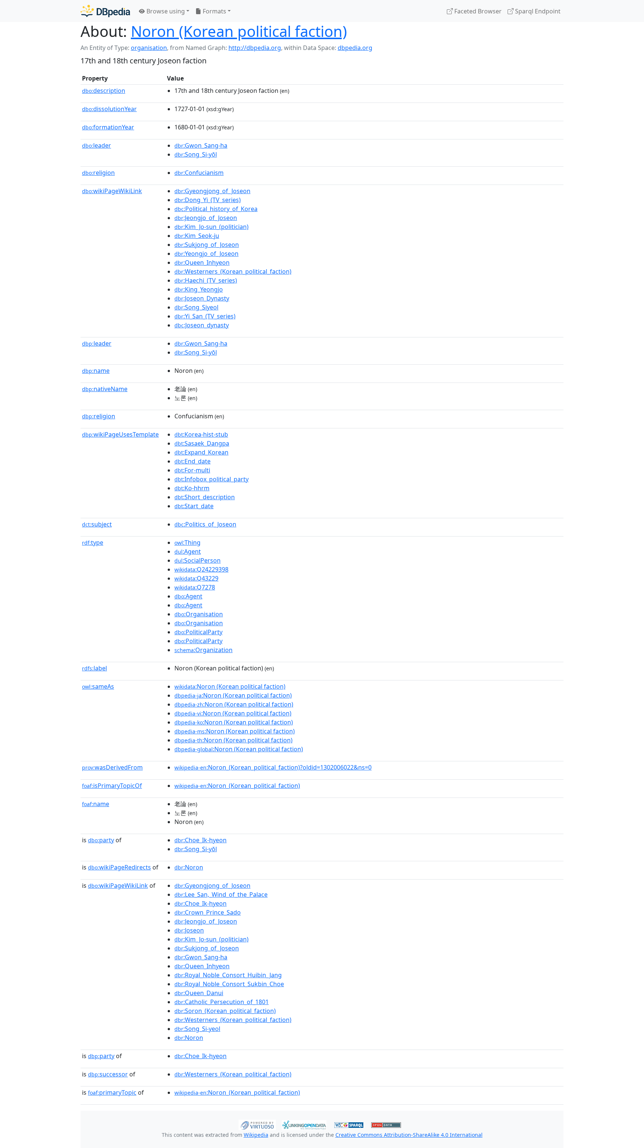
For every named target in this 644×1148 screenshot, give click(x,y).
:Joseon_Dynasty (201, 298)
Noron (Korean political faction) (239, 31)
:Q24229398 (201, 569)
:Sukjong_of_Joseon (206, 244)
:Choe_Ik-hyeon (200, 840)
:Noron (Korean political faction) (229, 686)
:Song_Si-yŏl (195, 154)
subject (97, 524)
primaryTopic (112, 1092)
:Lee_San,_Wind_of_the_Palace (221, 894)
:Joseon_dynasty (201, 325)
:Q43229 (196, 578)
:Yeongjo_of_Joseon (206, 253)
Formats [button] (213, 11)
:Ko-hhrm (191, 488)
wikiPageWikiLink (112, 191)
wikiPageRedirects (119, 867)
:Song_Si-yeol (197, 1029)
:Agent (187, 551)
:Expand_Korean (201, 452)
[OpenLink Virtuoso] (257, 1124)
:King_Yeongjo (198, 289)
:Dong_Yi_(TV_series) (207, 200)
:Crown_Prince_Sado (207, 912)
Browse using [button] (165, 11)
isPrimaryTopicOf (112, 785)
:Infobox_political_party (211, 479)
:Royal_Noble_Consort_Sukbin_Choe (229, 984)
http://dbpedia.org (254, 48)
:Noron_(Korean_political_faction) (237, 785)
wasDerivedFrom (112, 767)
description (103, 91)
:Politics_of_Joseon (205, 524)
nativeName (104, 389)
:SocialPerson (197, 560)
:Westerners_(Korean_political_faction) (232, 271)
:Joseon (189, 930)
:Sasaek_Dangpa (201, 443)
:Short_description (204, 497)
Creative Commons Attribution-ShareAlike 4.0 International (409, 1134)
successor (108, 1074)
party (101, 840)
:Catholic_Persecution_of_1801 (221, 1002)
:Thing (187, 542)
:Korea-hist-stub (201, 434)
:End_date (192, 461)
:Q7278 (194, 587)
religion (98, 173)
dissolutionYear (109, 109)
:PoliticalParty (198, 632)
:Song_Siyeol (196, 307)
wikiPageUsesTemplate (120, 434)
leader (96, 145)
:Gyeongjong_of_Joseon (212, 191)
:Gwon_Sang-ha (200, 145)
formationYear (108, 127)
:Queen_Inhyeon (202, 262)
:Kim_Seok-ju (196, 236)
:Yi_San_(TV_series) (205, 316)
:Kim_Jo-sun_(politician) (211, 227)
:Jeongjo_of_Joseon (205, 218)
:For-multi (192, 470)
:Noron (188, 867)
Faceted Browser (477, 11)
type (92, 542)
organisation (149, 48)
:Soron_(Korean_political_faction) (225, 1011)
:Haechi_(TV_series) (205, 280)
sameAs (98, 686)
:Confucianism (199, 173)
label (94, 668)
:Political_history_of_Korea (216, 209)
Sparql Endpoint (537, 11)
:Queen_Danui (198, 993)
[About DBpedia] (105, 11)
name (96, 371)
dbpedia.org (355, 48)
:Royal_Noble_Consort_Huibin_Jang (228, 975)
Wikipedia (256, 1134)
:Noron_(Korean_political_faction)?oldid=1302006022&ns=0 (273, 767)
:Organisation (198, 614)
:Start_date (194, 506)
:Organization (203, 650)
